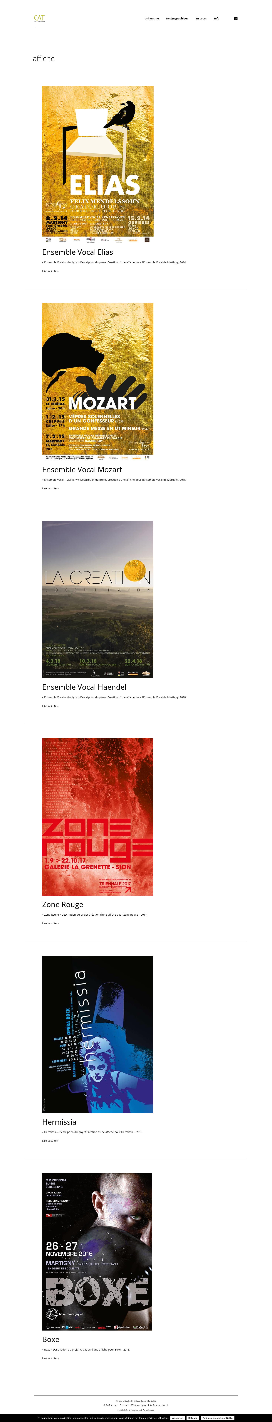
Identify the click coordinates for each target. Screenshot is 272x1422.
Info (216, 18)
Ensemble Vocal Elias (77, 252)
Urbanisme (152, 18)
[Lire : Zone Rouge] (97, 816)
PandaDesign (149, 1410)
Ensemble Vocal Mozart (82, 469)
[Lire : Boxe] (97, 1251)
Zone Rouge (62, 904)
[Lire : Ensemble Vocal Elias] (98, 164)
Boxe (50, 1339)
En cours (201, 18)
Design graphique (177, 18)
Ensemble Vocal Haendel (84, 687)
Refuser (192, 1418)
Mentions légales (123, 1401)
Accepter (177, 1418)
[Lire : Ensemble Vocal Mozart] (97, 381)
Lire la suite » (50, 271)
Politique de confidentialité (144, 1401)
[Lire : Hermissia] (97, 1034)
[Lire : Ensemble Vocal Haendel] (97, 599)
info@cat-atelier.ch (158, 1405)
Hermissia (59, 1122)
